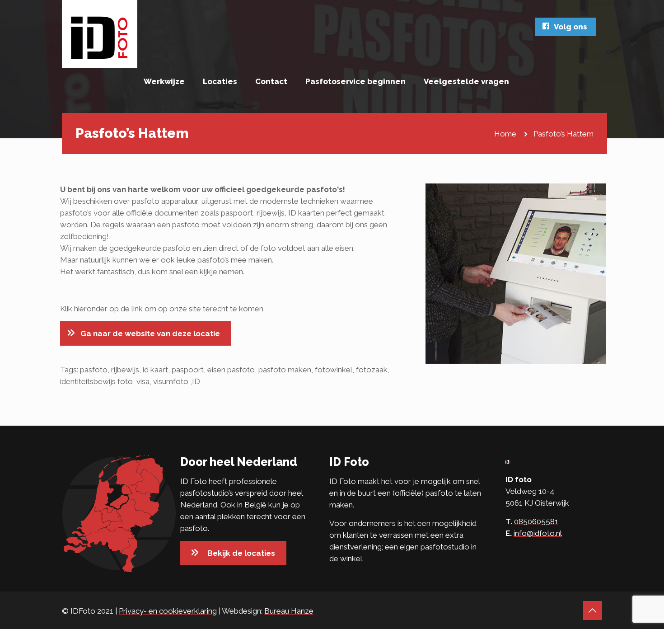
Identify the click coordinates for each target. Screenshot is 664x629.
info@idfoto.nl (538, 533)
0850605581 (536, 521)
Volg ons (570, 26)
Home (505, 133)
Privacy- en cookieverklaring (168, 610)
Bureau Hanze (288, 610)
